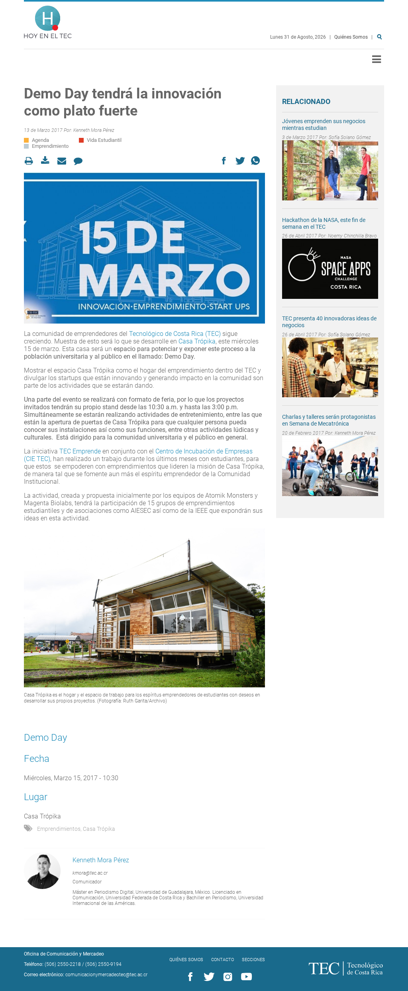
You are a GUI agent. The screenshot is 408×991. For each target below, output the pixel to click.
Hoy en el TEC (48, 20)
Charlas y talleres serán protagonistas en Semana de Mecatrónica (329, 420)
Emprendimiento (50, 146)
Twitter (207, 977)
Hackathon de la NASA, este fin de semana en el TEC (323, 223)
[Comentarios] (80, 161)
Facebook (189, 977)
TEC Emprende (80, 451)
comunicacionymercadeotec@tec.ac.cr (106, 974)
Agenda (40, 140)
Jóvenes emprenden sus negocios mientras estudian (323, 124)
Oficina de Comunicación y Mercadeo (64, 954)
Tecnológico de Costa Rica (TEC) (175, 334)
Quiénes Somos (351, 37)
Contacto (222, 959)
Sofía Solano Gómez (350, 137)
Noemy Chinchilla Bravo (352, 236)
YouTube (245, 977)
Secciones (253, 959)
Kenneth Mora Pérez (93, 130)
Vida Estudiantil (104, 140)
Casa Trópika (197, 341)
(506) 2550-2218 (63, 964)
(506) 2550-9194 (103, 964)
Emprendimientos (58, 829)
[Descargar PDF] (47, 161)
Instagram (226, 977)
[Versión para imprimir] (31, 161)
